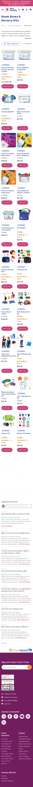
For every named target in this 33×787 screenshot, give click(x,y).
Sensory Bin (21, 477)
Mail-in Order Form (25, 744)
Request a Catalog (25, 758)
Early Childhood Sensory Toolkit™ (23, 191)
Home (3, 25)
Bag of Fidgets (6, 473)
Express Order (23, 736)
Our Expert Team (6, 741)
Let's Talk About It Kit (24, 397)
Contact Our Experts (10, 697)
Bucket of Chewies (24, 433)
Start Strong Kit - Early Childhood (23, 154)
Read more (28, 38)
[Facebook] (10, 716)
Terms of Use (5, 761)
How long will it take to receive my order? (15, 514)
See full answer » (7, 526)
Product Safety (6, 746)
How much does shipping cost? (12, 609)
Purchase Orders (24, 741)
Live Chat (7, 703)
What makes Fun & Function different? (14, 627)
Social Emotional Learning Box (7, 229)
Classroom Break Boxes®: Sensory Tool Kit (7, 69)
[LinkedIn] (28, 716)
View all (4, 643)
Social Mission (6, 748)
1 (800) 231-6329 (10, 694)
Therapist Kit (22, 270)
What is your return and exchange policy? (15, 533)
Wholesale (4, 778)
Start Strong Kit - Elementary (8, 191)
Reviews (4, 763)
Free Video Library (7, 753)
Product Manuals (24, 746)
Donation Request (7, 781)
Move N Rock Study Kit (24, 355)
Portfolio (4, 751)
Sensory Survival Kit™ (7, 270)
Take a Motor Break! (6, 313)
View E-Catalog (24, 756)
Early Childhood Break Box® (23, 68)
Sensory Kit (5, 433)
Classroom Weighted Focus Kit (8, 355)
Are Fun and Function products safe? (14, 571)
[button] (2, 9)
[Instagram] (3, 716)
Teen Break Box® (7, 112)
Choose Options (7, 86)
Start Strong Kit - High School (8, 154)
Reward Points (23, 751)
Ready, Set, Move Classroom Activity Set (8, 394)
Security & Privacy (7, 758)
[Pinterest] (16, 716)
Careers (4, 776)
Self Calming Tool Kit (23, 313)
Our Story (4, 739)
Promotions (22, 753)
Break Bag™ (21, 228)
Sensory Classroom (15, 25)
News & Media (6, 756)
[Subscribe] (29, 667)
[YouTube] (22, 716)
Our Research (5, 743)
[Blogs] (3, 722)
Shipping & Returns (25, 739)
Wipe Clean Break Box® (23, 112)
